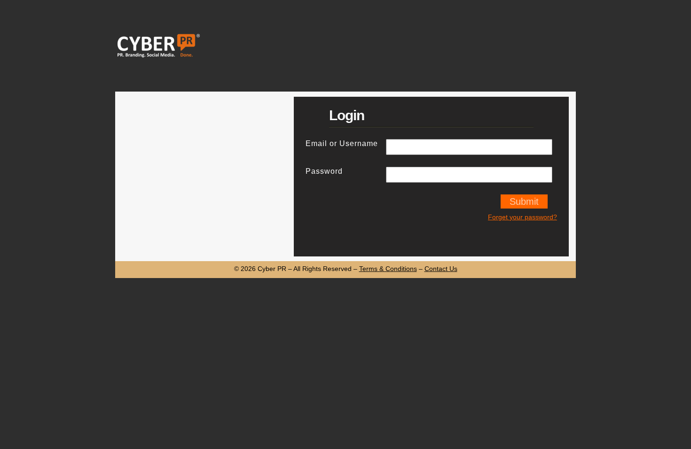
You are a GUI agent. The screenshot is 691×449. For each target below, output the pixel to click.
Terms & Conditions (388, 268)
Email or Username (342, 143)
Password (324, 171)
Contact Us (440, 268)
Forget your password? (522, 217)
